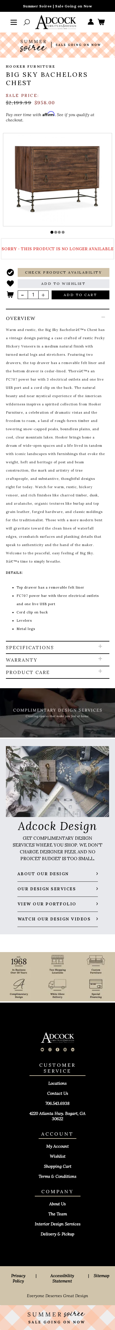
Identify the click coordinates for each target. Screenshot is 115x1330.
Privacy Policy (18, 1278)
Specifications (30, 647)
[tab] (57, 475)
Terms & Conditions (57, 1176)
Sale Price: (22, 95)
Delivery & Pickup (57, 1234)
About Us (57, 1203)
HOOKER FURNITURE (30, 66)
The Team (57, 1214)
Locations (57, 1083)
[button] (51, 232)
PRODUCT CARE (28, 672)
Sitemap (101, 1275)
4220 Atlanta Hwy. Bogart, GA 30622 (57, 1116)
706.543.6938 (57, 1103)
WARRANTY (21, 660)
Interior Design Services (57, 1224)
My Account (57, 1146)
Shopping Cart (57, 1166)
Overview (21, 318)
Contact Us (57, 1093)
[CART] (101, 22)
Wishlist (57, 1156)
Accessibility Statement (62, 1278)
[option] (57, 179)
